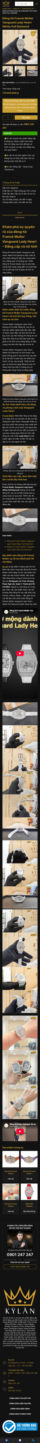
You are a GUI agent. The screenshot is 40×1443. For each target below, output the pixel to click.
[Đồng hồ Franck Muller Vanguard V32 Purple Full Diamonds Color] (29, 1159)
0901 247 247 (20, 1254)
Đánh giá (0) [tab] (19, 217)
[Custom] (6, 1440)
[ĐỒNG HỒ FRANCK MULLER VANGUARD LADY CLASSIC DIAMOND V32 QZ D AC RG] (29, 1192)
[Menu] (37, 4)
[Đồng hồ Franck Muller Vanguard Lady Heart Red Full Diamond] (10, 1192)
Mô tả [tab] (20, 212)
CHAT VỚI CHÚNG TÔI (19, 1267)
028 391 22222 (14, 1390)
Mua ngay (26, 117)
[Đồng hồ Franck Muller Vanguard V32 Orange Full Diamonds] (10, 1159)
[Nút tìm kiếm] (31, 4)
